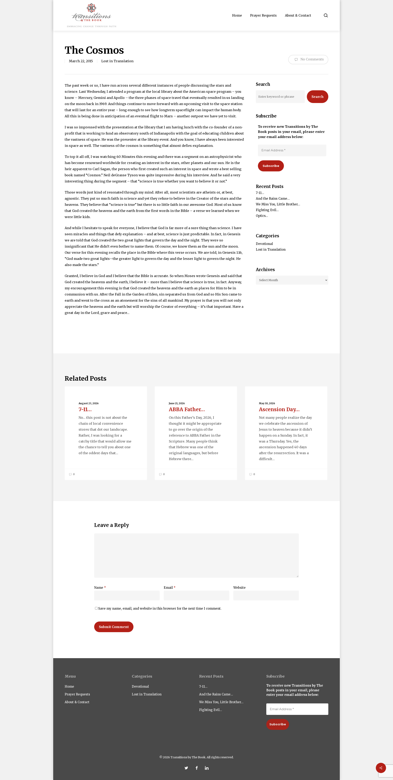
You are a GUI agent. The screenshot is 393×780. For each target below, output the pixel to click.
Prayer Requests (77, 694)
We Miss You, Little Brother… (278, 204)
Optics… (262, 216)
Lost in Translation (117, 61)
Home (69, 686)
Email (170, 588)
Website (239, 588)
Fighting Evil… (267, 210)
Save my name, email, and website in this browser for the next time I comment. (159, 608)
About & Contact (77, 702)
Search (318, 97)
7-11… (260, 193)
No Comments (312, 59)
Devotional (264, 244)
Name (100, 588)
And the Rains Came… (273, 198)
